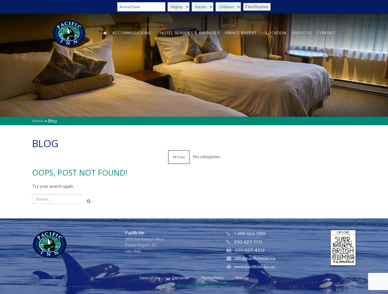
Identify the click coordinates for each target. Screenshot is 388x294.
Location (276, 33)
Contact (326, 33)
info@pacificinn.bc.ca (255, 258)
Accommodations (132, 33)
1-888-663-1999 (250, 234)
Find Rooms (256, 7)
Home (38, 121)
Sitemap (242, 278)
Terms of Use (149, 278)
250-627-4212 (250, 250)
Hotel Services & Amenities (190, 33)
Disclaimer (180, 278)
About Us (302, 33)
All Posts (179, 157)
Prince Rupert (241, 33)
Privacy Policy (212, 278)
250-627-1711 (248, 242)
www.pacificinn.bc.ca (254, 267)
